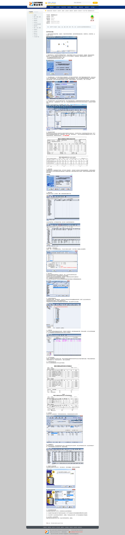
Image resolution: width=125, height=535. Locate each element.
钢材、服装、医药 (37, 16)
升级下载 (35, 35)
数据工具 (35, 33)
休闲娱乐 (35, 29)
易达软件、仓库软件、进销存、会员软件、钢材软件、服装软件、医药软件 (67, 10)
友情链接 (67, 527)
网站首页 (51, 7)
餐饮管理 (35, 25)
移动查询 (75, 527)
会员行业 (35, 22)
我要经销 (49, 527)
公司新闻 (57, 7)
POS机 (61, 523)
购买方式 (54, 527)
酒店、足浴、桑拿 (37, 27)
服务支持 (87, 7)
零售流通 (52, 523)
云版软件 (71, 527)
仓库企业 (35, 18)
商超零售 (35, 20)
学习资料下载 (36, 36)
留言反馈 (58, 527)
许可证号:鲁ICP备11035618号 (77, 530)
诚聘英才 (62, 527)
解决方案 (81, 7)
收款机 (58, 523)
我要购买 (45, 527)
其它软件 (35, 31)
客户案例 (75, 7)
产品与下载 (63, 7)
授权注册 (80, 527)
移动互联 (69, 7)
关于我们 (92, 7)
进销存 (35, 15)
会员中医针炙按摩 (37, 24)
